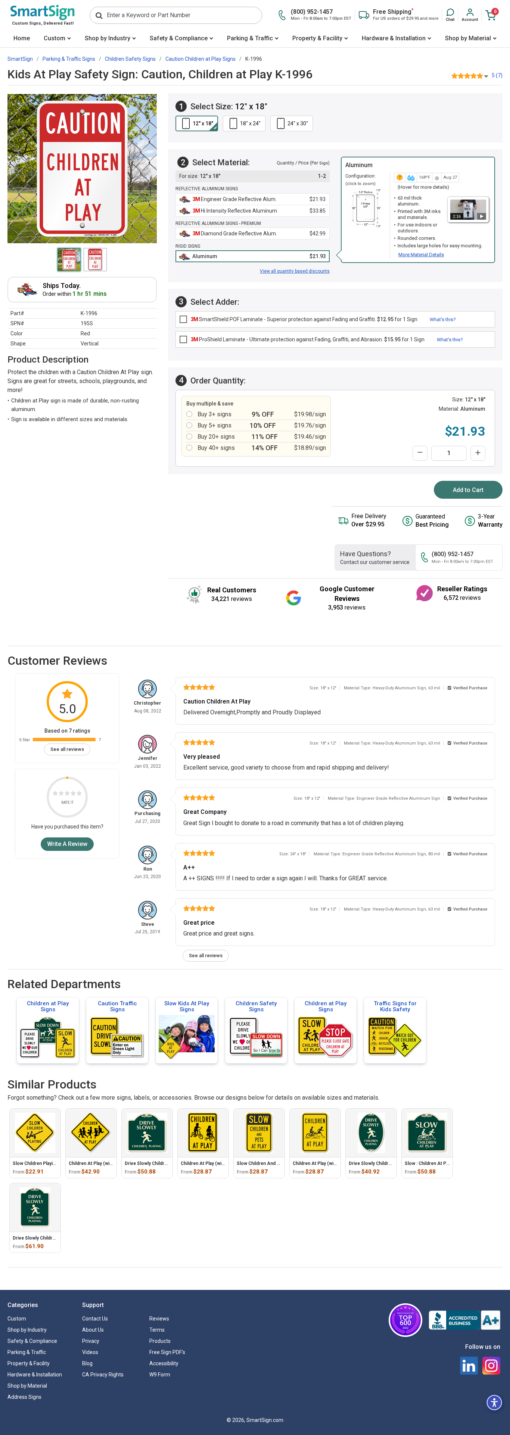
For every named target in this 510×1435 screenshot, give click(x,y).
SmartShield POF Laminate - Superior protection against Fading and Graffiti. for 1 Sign (304, 319)
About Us (93, 1330)
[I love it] (79, 794)
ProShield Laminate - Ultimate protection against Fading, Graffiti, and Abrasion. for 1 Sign (308, 339)
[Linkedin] (469, 1366)
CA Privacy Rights (103, 1375)
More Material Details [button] (421, 254)
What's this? (443, 319)
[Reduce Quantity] (420, 453)
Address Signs (24, 1397)
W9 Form (159, 1375)
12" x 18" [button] (203, 123)
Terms (157, 1330)
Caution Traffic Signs (117, 1006)
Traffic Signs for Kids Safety (395, 1006)
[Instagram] (491, 1366)
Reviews (159, 1319)
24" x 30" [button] (297, 123)
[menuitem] (22, 39)
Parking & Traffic (250, 38)
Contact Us (95, 1319)
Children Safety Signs (256, 1006)
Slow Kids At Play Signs (186, 1006)
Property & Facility (317, 38)
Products (160, 1341)
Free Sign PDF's (167, 1352)
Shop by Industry (107, 38)
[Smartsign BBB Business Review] (464, 1320)
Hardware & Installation (394, 38)
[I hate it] (55, 794)
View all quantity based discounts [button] (295, 271)
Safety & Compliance (179, 38)
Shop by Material (468, 38)
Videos (90, 1352)
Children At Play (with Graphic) (325, 1163)
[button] (450, 15)
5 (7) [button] (497, 75)
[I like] (73, 794)
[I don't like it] (61, 794)
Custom (54, 38)
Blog (87, 1363)
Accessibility (163, 1363)
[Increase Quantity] (477, 453)
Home (21, 38)
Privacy (90, 1341)
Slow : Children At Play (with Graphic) (443, 1163)
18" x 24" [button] (250, 123)
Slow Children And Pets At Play (269, 1163)
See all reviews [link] (67, 749)
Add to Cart (468, 490)
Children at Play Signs (48, 1006)
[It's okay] (67, 794)
